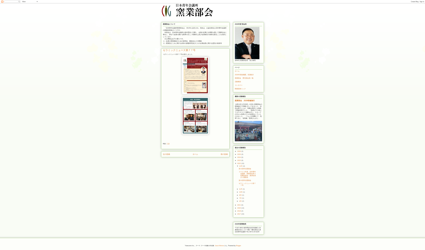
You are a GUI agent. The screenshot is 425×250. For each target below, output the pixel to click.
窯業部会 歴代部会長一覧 (244, 78)
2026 (239, 151)
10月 (241, 192)
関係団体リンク (240, 89)
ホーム (195, 154)
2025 (239, 154)
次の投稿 (166, 154)
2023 (239, 160)
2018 (239, 211)
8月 (240, 195)
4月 (240, 201)
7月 (240, 198)
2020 (239, 208)
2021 (239, 205)
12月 (241, 166)
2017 (239, 214)
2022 (239, 163)
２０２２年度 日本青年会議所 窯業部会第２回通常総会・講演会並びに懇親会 (247, 174)
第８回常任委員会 (245, 180)
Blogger (238, 245)
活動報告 (238, 82)
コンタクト (239, 85)
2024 (239, 157)
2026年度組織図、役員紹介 (244, 75)
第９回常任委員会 (245, 169)
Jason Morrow (219, 245)
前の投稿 (224, 154)
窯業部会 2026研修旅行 (246, 100)
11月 (241, 189)
